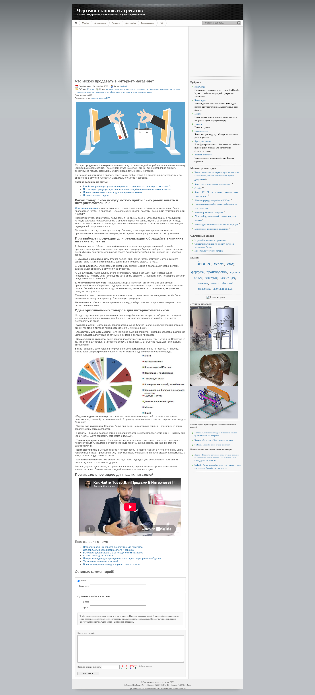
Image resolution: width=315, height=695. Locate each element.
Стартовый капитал (86, 208)
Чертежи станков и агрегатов (110, 10)
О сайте (198, 188)
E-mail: (86, 602)
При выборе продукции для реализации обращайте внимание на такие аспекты (126, 189)
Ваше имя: (84, 586)
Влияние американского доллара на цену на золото (111, 564)
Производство (201, 130)
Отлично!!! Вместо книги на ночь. (214, 440)
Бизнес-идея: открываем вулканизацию (212, 183)
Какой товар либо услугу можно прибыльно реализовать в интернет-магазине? (126, 186)
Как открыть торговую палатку (209, 250)
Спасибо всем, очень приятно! (212, 444)
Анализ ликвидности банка (98, 555)
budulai (123, 86)
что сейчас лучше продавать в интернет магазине (128, 92)
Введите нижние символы (89, 667)
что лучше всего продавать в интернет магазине (146, 89)
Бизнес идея (227, 278)
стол (230, 263)
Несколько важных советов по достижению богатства (113, 547)
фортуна (197, 271)
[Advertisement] (98, 54)
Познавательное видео (95, 195)
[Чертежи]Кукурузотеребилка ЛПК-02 (212, 200)
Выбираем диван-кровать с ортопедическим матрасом (113, 552)
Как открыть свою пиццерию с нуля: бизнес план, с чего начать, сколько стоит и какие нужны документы (217, 176)
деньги (215, 283)
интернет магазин (114, 89)
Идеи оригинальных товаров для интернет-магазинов (112, 192)
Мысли (90, 89)
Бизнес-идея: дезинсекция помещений (212, 228)
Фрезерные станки (203, 141)
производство (217, 271)
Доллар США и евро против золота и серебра (108, 550)
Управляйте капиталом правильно (210, 240)
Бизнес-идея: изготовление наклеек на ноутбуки (216, 224)
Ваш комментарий (85, 633)
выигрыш (211, 278)
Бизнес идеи (200, 100)
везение (203, 283)
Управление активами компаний (100, 561)
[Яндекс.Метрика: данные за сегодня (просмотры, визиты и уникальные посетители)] (216, 297)
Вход (188, 685)
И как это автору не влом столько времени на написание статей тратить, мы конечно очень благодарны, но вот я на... (217, 457)
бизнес (204, 263)
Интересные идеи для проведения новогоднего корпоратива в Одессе (122, 558)
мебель (219, 263)
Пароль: (85, 608)
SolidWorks (200, 86)
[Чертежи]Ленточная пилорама (209, 212)
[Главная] (76, 23)
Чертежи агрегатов (203, 154)
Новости (198, 123)
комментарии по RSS (100, 98)
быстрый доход (222, 289)
